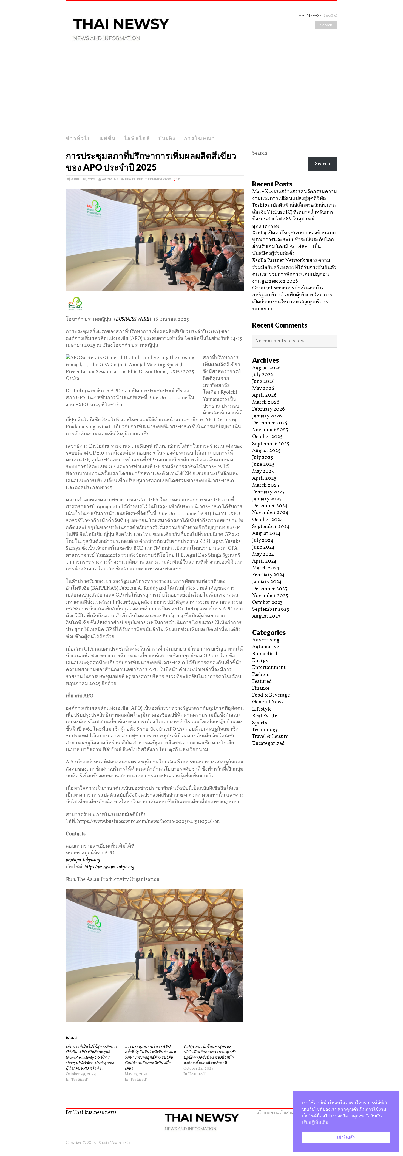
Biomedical (264, 654)
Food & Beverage (271, 695)
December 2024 (270, 505)
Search (259, 153)
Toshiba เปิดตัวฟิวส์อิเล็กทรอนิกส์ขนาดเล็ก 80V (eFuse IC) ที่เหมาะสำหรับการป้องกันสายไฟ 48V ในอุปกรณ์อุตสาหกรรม (294, 216)
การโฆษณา (199, 138)
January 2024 (267, 581)
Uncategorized (268, 743)
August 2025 (266, 450)
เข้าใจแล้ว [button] (346, 1137)
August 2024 (266, 533)
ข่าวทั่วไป (78, 138)
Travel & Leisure (270, 736)
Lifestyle (262, 709)
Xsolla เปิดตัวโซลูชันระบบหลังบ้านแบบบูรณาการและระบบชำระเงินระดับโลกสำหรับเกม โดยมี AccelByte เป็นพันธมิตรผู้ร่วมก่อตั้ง (294, 243)
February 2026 (268, 409)
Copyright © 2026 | (82, 1142)
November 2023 (270, 595)
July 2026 (262, 374)
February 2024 (268, 575)
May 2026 (263, 388)
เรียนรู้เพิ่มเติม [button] (315, 1122)
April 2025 (264, 478)
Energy (260, 660)
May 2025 (263, 471)
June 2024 (263, 547)
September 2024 (271, 526)
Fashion (261, 674)
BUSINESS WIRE (132, 319)
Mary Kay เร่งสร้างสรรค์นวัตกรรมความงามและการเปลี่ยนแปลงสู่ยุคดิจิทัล (294, 195)
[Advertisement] (201, 91)
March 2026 (265, 402)
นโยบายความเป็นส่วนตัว (277, 1112)
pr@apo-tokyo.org (83, 860)
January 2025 (267, 499)
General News (267, 702)
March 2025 (265, 485)
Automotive (265, 647)
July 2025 (262, 457)
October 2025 (267, 436)
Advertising (265, 640)
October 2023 (267, 602)
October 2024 (267, 519)
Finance (260, 688)
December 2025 (269, 423)
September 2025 (270, 444)
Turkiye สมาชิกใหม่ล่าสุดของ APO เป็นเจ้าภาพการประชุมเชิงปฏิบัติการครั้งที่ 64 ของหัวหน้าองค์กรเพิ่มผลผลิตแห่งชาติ (209, 1055)
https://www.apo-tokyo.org (109, 867)
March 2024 (265, 568)
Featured (134, 179)
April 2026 (264, 395)
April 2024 (264, 561)
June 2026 (263, 381)
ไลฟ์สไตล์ (137, 138)
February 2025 (268, 492)
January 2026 (267, 416)
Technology (158, 179)
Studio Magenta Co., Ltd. (118, 1142)
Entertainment (269, 667)
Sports (259, 723)
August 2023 (266, 616)
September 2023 (270, 609)
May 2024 (263, 554)
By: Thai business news (91, 1112)
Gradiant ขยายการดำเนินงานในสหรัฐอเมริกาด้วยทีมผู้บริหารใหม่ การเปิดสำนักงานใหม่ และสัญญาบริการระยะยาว (292, 299)
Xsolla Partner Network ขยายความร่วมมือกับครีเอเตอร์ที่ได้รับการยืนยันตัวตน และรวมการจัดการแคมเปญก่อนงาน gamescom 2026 (294, 271)
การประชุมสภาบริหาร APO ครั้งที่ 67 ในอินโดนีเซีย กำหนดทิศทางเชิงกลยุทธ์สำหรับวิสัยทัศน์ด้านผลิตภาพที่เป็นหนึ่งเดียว (150, 1057)
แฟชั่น (108, 138)
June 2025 (263, 464)
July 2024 (262, 540)
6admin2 (110, 179)
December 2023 (269, 589)
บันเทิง (167, 138)
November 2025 (270, 430)
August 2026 (266, 368)
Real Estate (264, 716)
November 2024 (270, 512)
